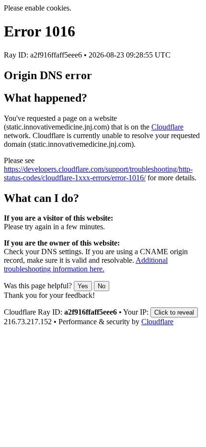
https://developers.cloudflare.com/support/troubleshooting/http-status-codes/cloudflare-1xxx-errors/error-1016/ (98, 173)
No (101, 286)
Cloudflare (167, 127)
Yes (83, 286)
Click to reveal (174, 312)
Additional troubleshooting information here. (86, 264)
